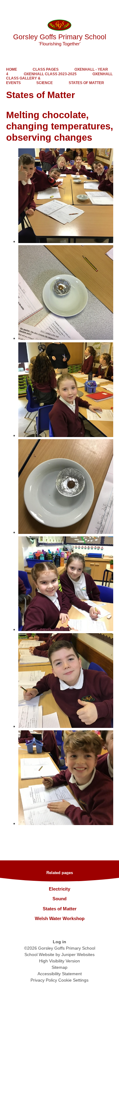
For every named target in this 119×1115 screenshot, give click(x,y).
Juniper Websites (78, 954)
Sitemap (59, 967)
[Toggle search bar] (95, 7)
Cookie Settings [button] (73, 980)
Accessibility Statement (60, 973)
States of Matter (86, 83)
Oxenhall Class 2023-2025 (50, 74)
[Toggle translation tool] (80, 7)
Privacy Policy (44, 980)
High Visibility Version (59, 960)
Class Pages (46, 69)
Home (11, 69)
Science (44, 83)
